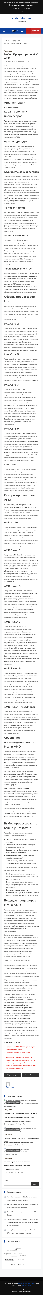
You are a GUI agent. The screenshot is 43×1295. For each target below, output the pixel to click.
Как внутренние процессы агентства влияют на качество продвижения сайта (22, 1206)
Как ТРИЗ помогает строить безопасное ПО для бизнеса (22, 1213)
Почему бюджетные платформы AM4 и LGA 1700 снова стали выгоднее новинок (21, 1231)
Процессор (8, 51)
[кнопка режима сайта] (14, 31)
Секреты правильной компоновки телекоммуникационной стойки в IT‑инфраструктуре (17, 1166)
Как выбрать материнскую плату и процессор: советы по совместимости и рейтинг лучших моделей (21, 1060)
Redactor (21, 62)
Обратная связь (9, 2)
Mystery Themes (26, 1285)
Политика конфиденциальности (27, 2)
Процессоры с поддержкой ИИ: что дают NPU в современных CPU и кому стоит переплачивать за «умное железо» (20, 1117)
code (19, 1124)
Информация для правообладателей (21, 5)
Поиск (6, 1180)
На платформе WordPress (26, 1283)
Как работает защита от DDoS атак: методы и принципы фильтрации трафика (22, 1198)
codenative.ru (21, 18)
